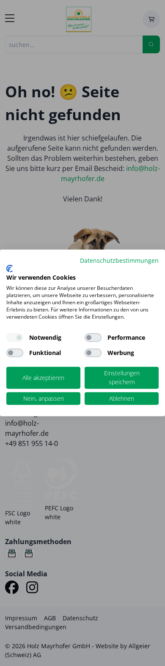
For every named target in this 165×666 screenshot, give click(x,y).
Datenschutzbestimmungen (119, 260)
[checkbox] (93, 337)
